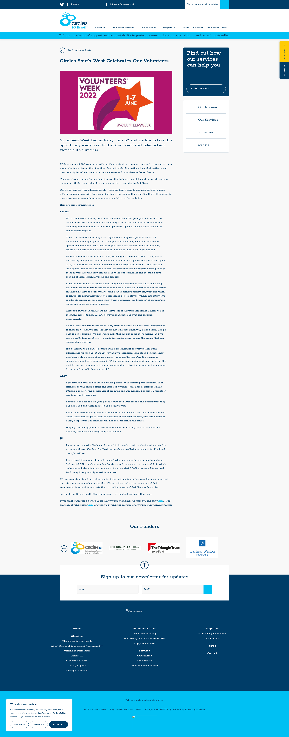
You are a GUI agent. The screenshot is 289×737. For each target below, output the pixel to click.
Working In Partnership (76, 650)
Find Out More (200, 88)
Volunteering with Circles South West (144, 638)
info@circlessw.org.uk (122, 4)
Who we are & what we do (76, 641)
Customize (19, 724)
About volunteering (144, 633)
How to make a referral (144, 665)
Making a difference (76, 670)
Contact (198, 27)
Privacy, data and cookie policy (144, 700)
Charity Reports (77, 665)
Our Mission (207, 107)
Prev (64, 548)
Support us (169, 27)
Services (144, 650)
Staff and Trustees (76, 660)
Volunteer (284, 51)
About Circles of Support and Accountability (77, 646)
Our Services (208, 120)
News (185, 27)
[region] (39, 715)
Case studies (144, 660)
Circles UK (77, 655)
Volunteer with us (123, 27)
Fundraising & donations (212, 633)
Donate (284, 70)
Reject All (39, 724)
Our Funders (212, 638)
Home (77, 628)
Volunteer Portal (217, 27)
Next (225, 548)
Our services (148, 27)
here (160, 500)
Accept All (58, 724)
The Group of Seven (195, 709)
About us (100, 27)
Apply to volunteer (144, 643)
